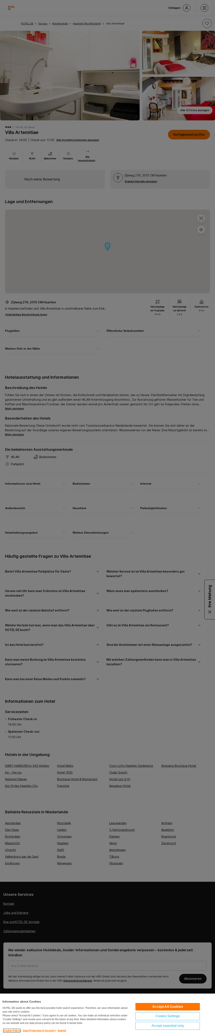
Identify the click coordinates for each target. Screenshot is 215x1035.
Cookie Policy (12, 1030)
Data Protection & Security (39, 1030)
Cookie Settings (168, 1016)
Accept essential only (168, 1025)
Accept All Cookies (167, 1006)
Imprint (62, 1030)
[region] (107, 1014)
